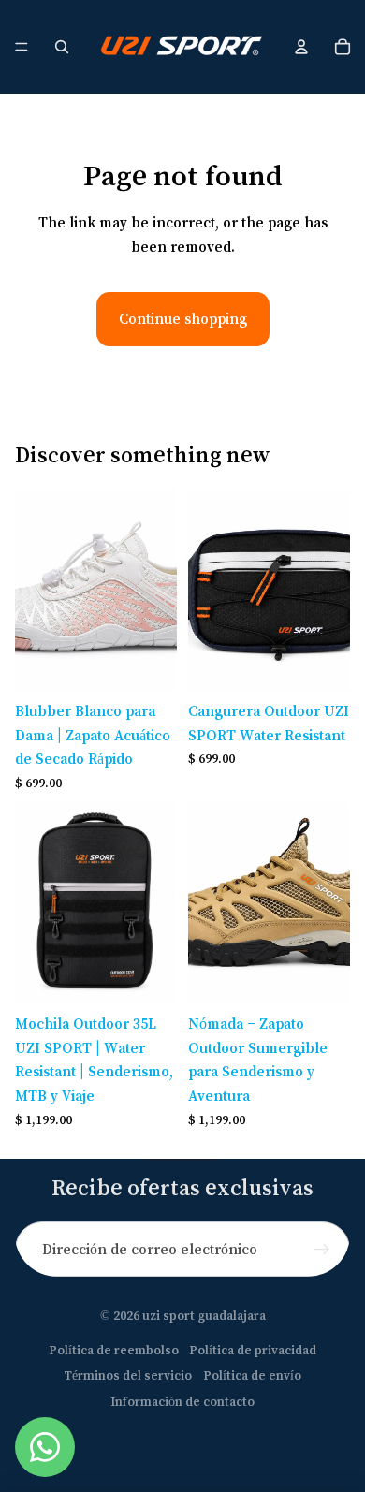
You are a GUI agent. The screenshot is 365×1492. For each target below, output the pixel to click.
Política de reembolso (114, 1349)
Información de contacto (182, 1401)
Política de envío (252, 1375)
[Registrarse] (322, 1249)
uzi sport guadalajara (204, 1315)
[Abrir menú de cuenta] (301, 46)
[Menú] (21, 46)
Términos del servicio (128, 1375)
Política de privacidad (252, 1349)
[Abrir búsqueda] (61, 46)
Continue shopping (183, 318)
